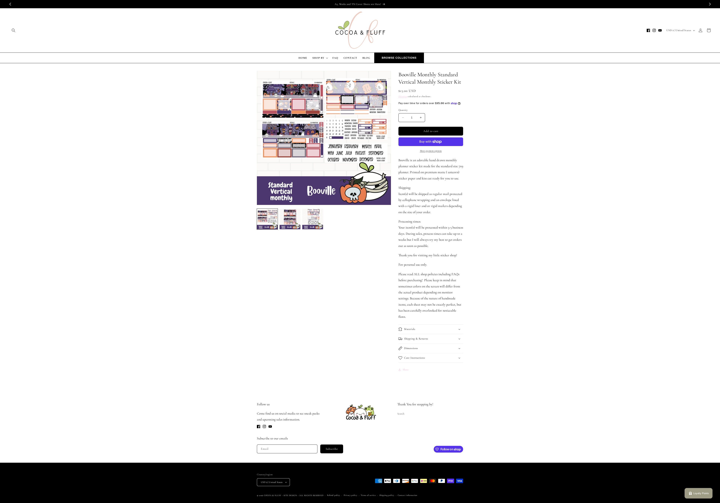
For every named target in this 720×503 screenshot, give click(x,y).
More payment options (431, 150)
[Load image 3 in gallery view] (312, 219)
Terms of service (368, 495)
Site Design (290, 495)
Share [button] (406, 369)
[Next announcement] (710, 4)
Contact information (407, 495)
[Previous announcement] (10, 4)
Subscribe (332, 449)
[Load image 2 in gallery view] (290, 219)
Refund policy (333, 495)
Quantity (403, 110)
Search (400, 413)
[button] (13, 30)
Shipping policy (386, 495)
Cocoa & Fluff (272, 495)
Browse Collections (399, 57)
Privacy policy (350, 495)
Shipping (402, 96)
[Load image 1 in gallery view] (267, 219)
